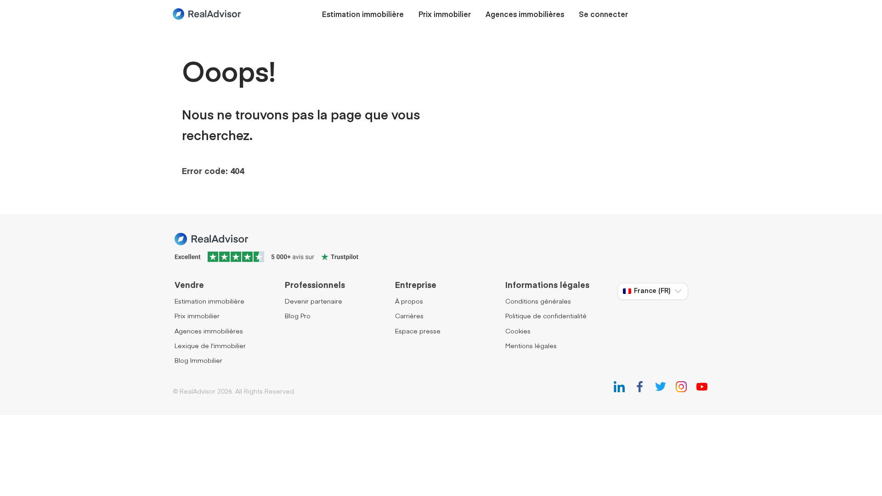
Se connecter (603, 15)
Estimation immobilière (363, 15)
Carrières (409, 316)
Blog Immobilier (198, 361)
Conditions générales (538, 302)
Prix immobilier (444, 15)
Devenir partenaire (313, 302)
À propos (409, 302)
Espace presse (418, 331)
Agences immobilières (525, 15)
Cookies (518, 331)
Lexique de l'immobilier (210, 346)
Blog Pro (298, 316)
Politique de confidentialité (546, 316)
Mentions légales (531, 346)
